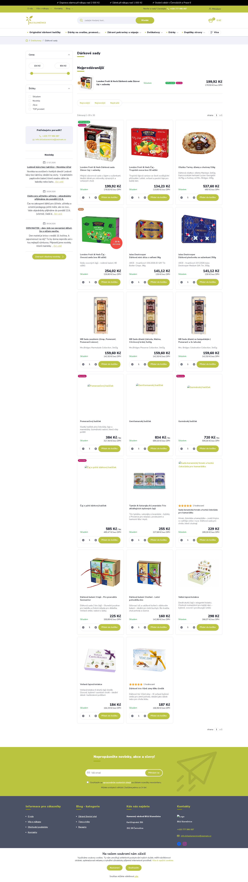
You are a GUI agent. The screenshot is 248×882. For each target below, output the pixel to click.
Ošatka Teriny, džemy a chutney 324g (196, 167)
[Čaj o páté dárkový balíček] (100, 481)
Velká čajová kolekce (188, 597)
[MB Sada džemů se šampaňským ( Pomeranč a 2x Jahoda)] (198, 315)
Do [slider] (68, 73)
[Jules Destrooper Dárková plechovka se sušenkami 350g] (198, 230)
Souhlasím (133, 867)
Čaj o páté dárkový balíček (93, 505)
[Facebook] (180, 844)
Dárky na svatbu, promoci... (84, 32)
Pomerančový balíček (90, 421)
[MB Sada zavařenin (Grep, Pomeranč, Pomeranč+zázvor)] (100, 315)
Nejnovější (85, 103)
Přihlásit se (153, 772)
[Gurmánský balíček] (198, 397)
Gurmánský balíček (187, 421)
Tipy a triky (84, 821)
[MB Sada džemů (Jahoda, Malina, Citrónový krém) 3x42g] (149, 315)
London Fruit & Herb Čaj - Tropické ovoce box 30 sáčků (143, 169)
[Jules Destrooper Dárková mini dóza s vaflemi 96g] (149, 230)
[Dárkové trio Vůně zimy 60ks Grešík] (149, 660)
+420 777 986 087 (178, 8)
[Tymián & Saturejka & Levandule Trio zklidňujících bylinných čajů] (149, 481)
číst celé (59, 181)
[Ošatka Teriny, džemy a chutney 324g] (198, 143)
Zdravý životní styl (87, 816)
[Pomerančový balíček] (100, 397)
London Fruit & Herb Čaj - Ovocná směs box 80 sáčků (93, 256)
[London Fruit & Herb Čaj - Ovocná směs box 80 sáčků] (100, 230)
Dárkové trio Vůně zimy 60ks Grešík (146, 688)
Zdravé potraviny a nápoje (122, 32)
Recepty (82, 827)
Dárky (172, 32)
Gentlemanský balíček (140, 421)
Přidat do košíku (109, 197)
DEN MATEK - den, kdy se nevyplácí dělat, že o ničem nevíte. (49, 230)
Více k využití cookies (162, 860)
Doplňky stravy (193, 32)
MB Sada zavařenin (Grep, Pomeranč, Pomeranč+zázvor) (98, 340)
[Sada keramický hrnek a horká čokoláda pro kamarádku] (198, 481)
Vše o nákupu (42, 8)
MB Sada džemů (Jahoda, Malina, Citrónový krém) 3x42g (145, 340)
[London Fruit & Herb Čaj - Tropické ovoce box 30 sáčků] (149, 143)
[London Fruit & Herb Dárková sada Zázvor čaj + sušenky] (100, 143)
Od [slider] (31, 73)
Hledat (145, 20)
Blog (68, 8)
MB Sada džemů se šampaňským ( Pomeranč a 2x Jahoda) (194, 340)
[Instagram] (186, 844)
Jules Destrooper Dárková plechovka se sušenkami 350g (197, 256)
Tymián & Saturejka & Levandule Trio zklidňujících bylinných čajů (147, 507)
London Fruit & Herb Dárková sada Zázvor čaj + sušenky (118, 83)
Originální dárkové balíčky (45, 32)
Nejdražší (114, 103)
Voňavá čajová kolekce (91, 684)
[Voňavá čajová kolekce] (100, 660)
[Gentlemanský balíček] (149, 397)
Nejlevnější (100, 103)
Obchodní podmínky (38, 827)
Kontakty (59, 8)
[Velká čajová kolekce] (198, 573)
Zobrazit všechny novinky (47, 256)
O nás (30, 8)
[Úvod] (49, 20)
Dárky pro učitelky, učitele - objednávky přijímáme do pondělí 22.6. (49, 197)
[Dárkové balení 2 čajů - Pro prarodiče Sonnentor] (100, 573)
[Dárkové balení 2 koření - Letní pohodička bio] (149, 573)
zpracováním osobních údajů (117, 782)
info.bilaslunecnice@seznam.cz (50, 139)
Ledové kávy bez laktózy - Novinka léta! (49, 167)
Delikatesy (153, 32)
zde (136, 876)
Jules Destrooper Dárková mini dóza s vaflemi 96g (145, 256)
